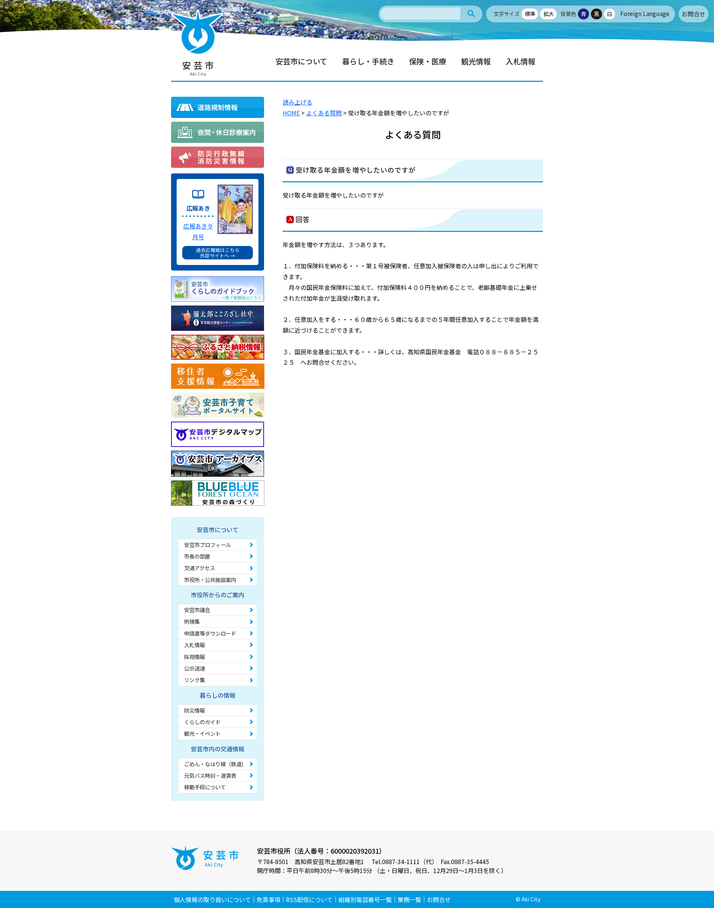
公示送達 (194, 668)
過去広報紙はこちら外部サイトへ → (217, 252)
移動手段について (205, 787)
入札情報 (194, 645)
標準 (530, 13)
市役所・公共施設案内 (210, 580)
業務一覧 (409, 899)
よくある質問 (324, 112)
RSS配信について (309, 899)
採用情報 (194, 657)
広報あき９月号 (198, 231)
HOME (291, 112)
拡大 (548, 13)
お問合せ (693, 13)
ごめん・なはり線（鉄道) (213, 764)
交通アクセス (199, 568)
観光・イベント (202, 733)
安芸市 (197, 42)
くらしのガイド (202, 722)
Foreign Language (644, 13)
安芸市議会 (197, 610)
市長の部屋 (197, 556)
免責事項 (268, 899)
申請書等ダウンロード (210, 633)
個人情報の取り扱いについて (212, 899)
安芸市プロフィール (207, 545)
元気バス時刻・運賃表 (210, 775)
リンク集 (194, 680)
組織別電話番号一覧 (365, 899)
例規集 (192, 621)
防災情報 (194, 710)
